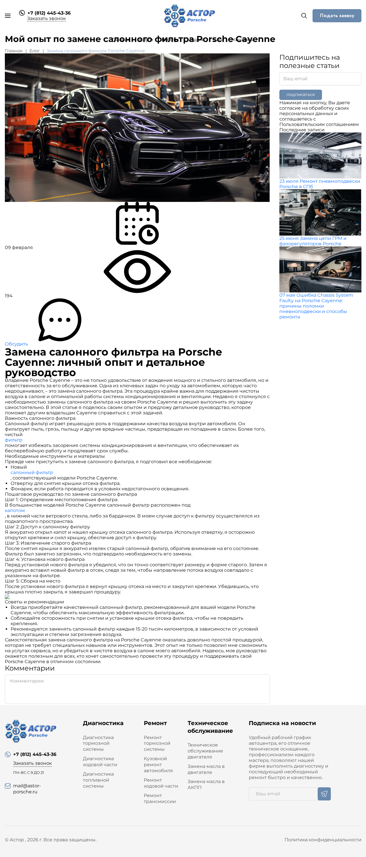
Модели (196, 39)
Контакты (243, 39)
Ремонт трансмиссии (160, 798)
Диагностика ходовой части (100, 761)
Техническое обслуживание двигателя (205, 751)
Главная (121, 39)
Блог (218, 39)
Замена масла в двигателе (206, 769)
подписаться (301, 94)
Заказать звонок (46, 18)
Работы (170, 39)
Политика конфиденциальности (323, 839)
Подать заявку (337, 15)
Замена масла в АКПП (206, 784)
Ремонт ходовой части (161, 783)
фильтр (13, 440)
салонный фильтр (32, 472)
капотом (15, 510)
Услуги (145, 39)
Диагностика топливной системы (98, 780)
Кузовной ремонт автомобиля (158, 764)
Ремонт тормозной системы (157, 743)
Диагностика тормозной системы (98, 743)
